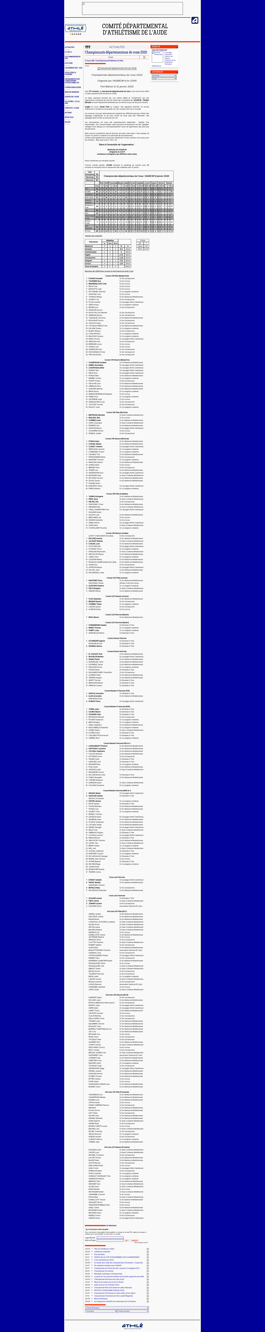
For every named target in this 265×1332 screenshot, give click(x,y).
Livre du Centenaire (159, 50)
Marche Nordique (100, 1299)
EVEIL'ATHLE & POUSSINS (70, 73)
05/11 (87, 1257)
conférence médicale (102, 1252)
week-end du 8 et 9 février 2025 (106, 1285)
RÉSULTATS (69, 117)
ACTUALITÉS (69, 47)
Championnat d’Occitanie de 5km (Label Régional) (113, 1296)
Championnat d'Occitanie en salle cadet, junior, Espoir (114, 1293)
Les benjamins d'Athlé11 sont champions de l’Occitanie (115, 1301)
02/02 (87, 1288)
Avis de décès (99, 1254)
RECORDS (68, 113)
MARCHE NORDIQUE (72, 92)
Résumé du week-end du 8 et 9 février (109, 1282)
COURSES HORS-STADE (73, 87)
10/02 (87, 1282)
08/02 (87, 1285)
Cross (87, 66)
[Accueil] (75, 34)
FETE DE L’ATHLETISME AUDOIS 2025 (109, 1290)
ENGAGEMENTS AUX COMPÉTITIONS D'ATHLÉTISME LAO (72, 81)
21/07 (87, 1265)
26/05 (87, 1301)
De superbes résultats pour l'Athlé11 (107, 1265)
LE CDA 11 (68, 52)
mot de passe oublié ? (141, 1242)
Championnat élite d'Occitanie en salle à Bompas (113, 1288)
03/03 (87, 1279)
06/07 (87, 1271)
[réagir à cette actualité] (148, 1249)
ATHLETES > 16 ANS (72, 108)
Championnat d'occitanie (103, 1271)
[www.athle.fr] (194, 23)
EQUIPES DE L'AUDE (72, 97)
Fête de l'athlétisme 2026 (104, 1249)
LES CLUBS (68, 63)
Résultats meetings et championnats (108, 1274)
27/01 (87, 1293)
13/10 (87, 1296)
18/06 (87, 1274)
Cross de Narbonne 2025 (104, 1260)
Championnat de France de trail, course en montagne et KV (117, 1268)
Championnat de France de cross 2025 (109, 1279)
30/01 (87, 1290)
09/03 (87, 1249)
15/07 (87, 1268)
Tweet (110, 57)
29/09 (87, 1263)
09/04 (87, 1276)
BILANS (67, 122)
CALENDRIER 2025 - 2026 (73, 68)
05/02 (87, 1252)
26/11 (87, 1254)
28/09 (87, 1299)
